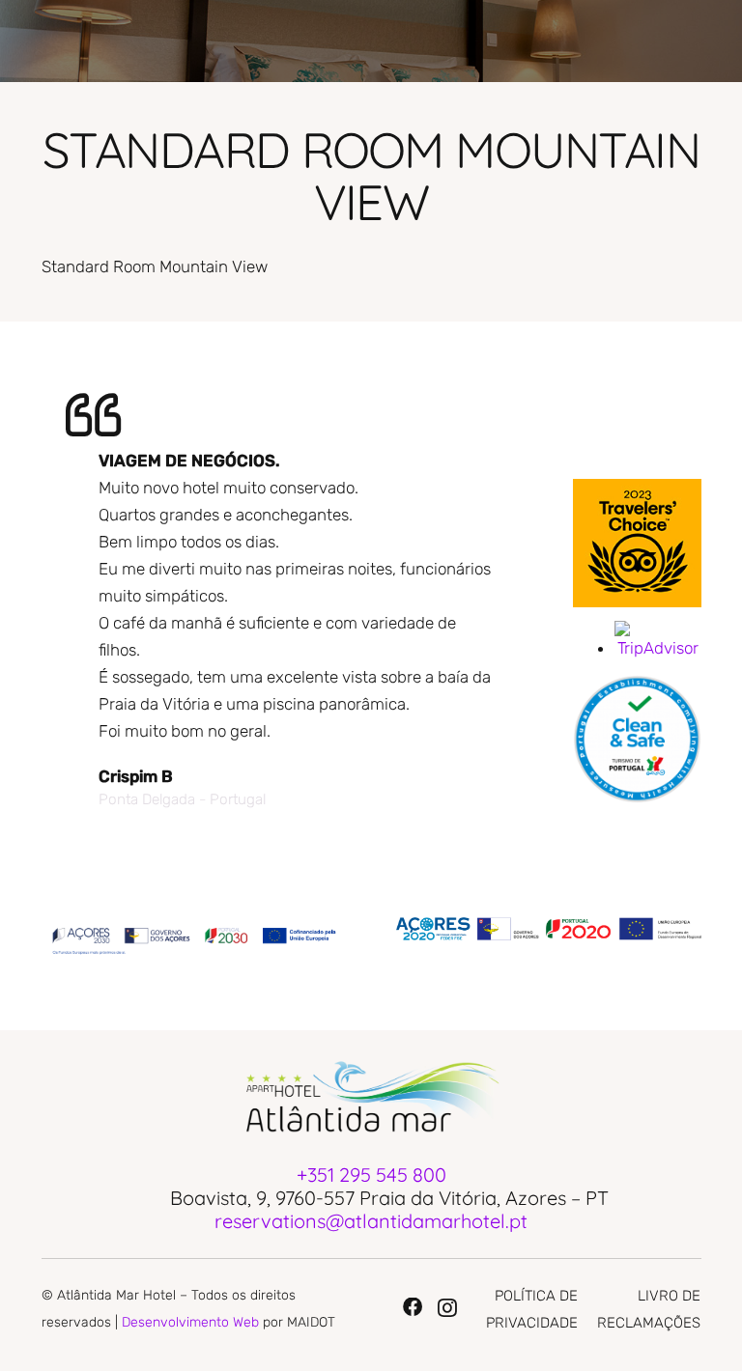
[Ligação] (637, 543)
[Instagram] (447, 1308)
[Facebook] (412, 1307)
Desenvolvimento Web (190, 1322)
